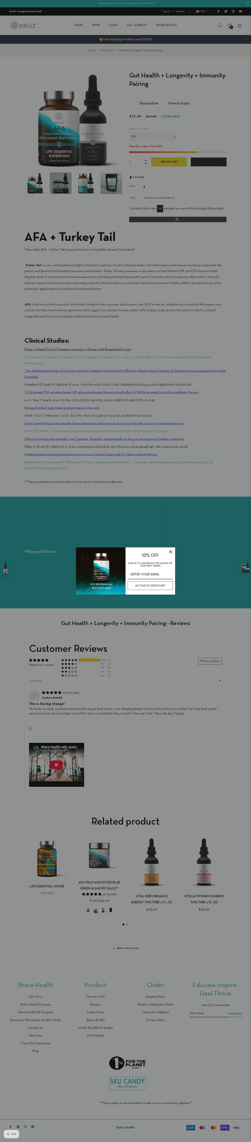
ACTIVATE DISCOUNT (150, 585)
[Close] (170, 551)
